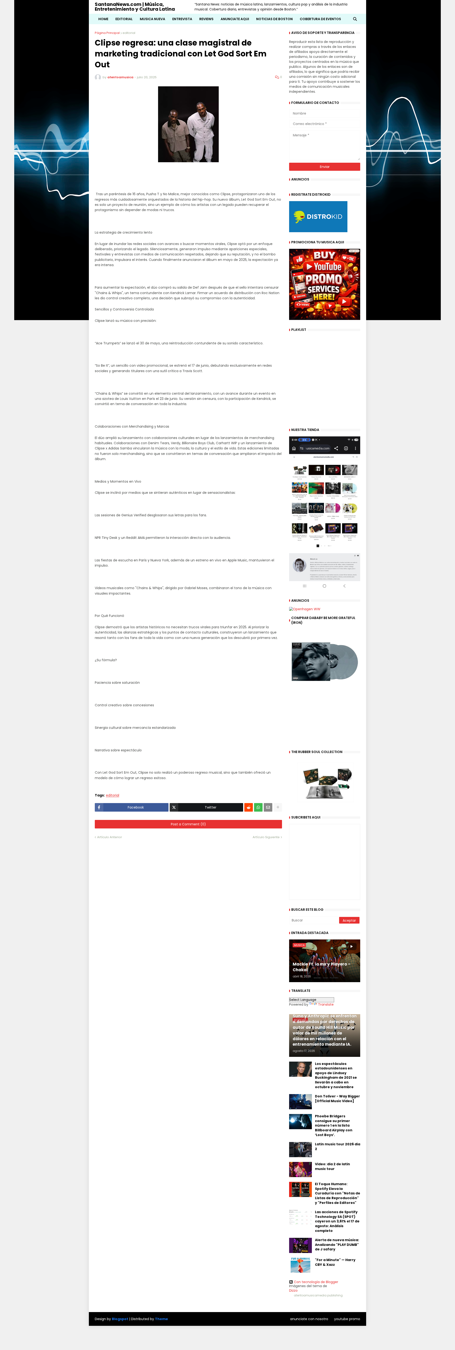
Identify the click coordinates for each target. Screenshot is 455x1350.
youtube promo (347, 1319)
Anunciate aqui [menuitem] (235, 19)
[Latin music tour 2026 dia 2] (300, 1149)
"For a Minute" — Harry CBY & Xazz (335, 1262)
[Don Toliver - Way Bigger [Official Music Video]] (300, 1101)
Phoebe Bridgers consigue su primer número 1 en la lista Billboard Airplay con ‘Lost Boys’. (333, 1125)
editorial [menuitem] (124, 19)
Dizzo (293, 1290)
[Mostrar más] (277, 807)
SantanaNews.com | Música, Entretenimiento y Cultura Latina (135, 6)
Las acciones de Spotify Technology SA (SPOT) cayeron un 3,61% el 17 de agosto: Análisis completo (337, 1221)
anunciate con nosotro (309, 1319)
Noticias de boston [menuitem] (274, 19)
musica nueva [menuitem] (152, 19)
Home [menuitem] (103, 19)
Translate (326, 1004)
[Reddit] (248, 807)
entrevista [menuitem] (182, 19)
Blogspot (120, 1319)
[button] (355, 19)
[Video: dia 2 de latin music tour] (300, 1169)
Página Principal (107, 33)
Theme (161, 1319)
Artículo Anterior (109, 837)
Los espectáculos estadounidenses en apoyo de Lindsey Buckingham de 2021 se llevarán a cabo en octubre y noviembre (336, 1075)
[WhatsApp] (258, 807)
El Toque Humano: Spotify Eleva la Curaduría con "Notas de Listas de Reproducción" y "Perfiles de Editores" (337, 1193)
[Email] (268, 807)
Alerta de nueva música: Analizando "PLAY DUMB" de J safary (337, 1245)
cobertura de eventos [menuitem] (320, 19)
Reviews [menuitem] (206, 19)
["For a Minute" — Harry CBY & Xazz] (300, 1265)
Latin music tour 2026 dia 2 (337, 1146)
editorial (129, 33)
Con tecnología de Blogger (316, 1282)
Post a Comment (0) (188, 824)
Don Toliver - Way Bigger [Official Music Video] (337, 1098)
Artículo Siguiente (266, 837)
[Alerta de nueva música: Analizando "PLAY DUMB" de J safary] (300, 1245)
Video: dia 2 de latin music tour (332, 1166)
